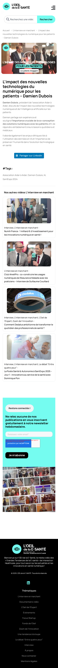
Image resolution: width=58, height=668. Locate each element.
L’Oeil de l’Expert (29, 607)
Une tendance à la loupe (29, 634)
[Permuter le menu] (53, 7)
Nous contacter (29, 655)
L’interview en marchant (24, 30)
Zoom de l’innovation (23, 321)
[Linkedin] (28, 582)
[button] (29, 58)
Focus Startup (29, 618)
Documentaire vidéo (29, 601)
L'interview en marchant (29, 596)
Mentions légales (29, 661)
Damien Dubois (35, 175)
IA (45, 175)
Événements (29, 612)
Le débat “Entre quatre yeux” (29, 639)
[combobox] (20, 19)
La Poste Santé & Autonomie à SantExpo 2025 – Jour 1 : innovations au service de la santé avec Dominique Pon (28, 375)
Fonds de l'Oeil (29, 623)
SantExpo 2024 (10, 179)
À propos (29, 650)
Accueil (6, 30)
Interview (8, 227)
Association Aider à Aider (15, 175)
